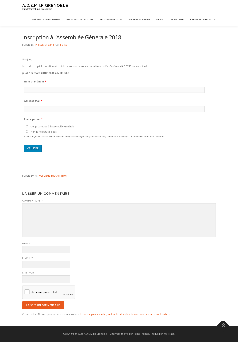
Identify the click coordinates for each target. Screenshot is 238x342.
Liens (159, 19)
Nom (26, 243)
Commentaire (32, 200)
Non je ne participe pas (43, 131)
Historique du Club (80, 19)
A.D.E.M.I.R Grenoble (45, 5)
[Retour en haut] (223, 326)
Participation (33, 119)
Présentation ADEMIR (46, 19)
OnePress (115, 333)
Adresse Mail (33, 100)
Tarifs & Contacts (203, 19)
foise (63, 44)
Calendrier (176, 19)
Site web (28, 272)
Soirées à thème (139, 19)
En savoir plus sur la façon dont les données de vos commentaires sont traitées (125, 314)
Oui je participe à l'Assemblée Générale (52, 126)
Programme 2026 (111, 19)
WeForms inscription (53, 175)
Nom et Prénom (35, 81)
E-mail (27, 258)
